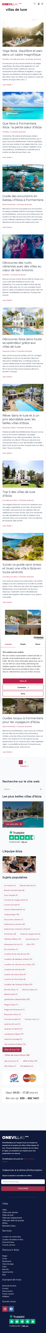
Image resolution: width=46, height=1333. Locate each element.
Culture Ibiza (11, 914)
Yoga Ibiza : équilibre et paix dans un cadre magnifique (22, 52)
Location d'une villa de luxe (16, 954)
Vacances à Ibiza (8, 351)
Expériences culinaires (14, 924)
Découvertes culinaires (13, 919)
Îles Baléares (26, 1066)
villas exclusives (11, 1061)
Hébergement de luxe (13, 944)
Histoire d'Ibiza (12, 939)
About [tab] (37, 644)
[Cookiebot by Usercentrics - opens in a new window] (33, 638)
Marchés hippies (29, 990)
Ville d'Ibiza (10, 1066)
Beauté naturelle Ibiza (14, 890)
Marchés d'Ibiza (11, 990)
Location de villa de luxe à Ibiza (19, 964)
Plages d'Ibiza (11, 1005)
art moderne (10, 885)
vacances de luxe (12, 1024)
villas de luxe (12, 1049)
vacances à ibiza (14, 1034)
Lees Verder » (7, 84)
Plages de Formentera (14, 1010)
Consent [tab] (8, 644)
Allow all (23, 681)
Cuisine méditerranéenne (14, 909)
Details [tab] (23, 644)
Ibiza (30, 944)
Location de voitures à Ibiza (18, 984)
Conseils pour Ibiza (17, 59)
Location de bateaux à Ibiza (18, 959)
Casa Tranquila (11, 895)
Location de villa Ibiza (14, 969)
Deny (23, 694)
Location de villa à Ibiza (15, 979)
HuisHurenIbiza (32, 939)
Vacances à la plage (13, 1039)
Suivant (24, 766)
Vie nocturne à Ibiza (15, 1044)
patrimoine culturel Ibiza (17, 999)
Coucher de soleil (12, 905)
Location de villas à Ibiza (15, 975)
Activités (5, 59)
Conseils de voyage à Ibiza (16, 900)
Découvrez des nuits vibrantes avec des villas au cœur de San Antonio (21, 266)
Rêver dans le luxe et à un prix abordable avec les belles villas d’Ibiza (20, 419)
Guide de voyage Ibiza (30, 934)
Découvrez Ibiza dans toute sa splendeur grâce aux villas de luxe (22, 343)
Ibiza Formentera (8, 204)
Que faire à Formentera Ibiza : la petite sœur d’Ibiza (22, 125)
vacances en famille (13, 1029)
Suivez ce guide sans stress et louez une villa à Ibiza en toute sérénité (21, 568)
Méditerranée (10, 994)
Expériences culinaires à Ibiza (17, 929)
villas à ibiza (30, 1061)
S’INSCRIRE (23, 1189)
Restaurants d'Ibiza (12, 1014)
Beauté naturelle (28, 886)
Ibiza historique (11, 949)
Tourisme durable (12, 1019)
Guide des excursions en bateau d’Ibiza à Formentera (22, 198)
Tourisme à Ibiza (32, 1019)
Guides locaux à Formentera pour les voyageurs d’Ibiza (22, 720)
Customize (22, 687)
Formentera (10, 934)
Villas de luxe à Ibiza (17, 1055)
